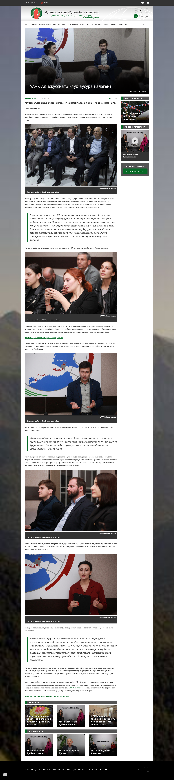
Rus (136, 10)
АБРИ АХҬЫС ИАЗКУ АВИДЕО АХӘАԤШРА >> (44, 337)
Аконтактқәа (44, 770)
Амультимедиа (110, 24)
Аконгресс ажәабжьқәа (87, 770)
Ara (147, 16)
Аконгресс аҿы (31, 770)
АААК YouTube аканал (77, 688)
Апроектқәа (73, 24)
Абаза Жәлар (51, 24)
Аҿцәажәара (123, 24)
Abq (141, 16)
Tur (147, 10)
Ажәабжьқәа (30, 98)
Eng (141, 10)
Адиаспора (84, 24)
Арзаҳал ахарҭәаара (135, 171)
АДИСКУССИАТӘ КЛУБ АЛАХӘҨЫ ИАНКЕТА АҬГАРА (47, 696)
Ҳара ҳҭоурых (96, 24)
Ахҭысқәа (62, 24)
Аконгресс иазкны (37, 24)
